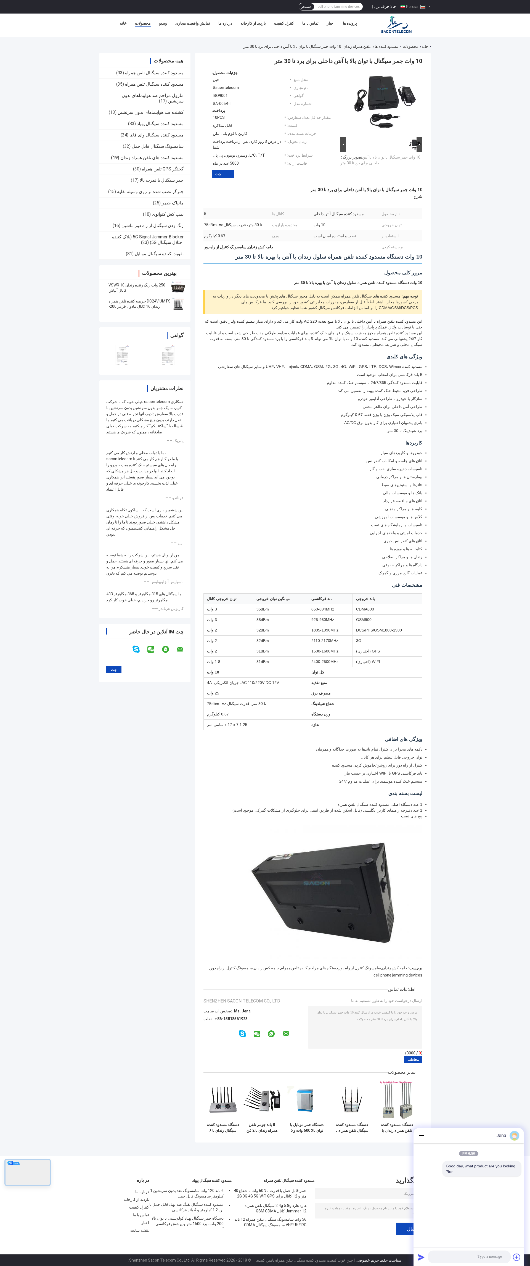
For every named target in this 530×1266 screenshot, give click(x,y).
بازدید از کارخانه (253, 23)
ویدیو (163, 23)
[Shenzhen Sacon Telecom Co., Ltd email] (183, 649)
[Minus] (421, 1135)
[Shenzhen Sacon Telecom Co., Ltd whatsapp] (169, 649)
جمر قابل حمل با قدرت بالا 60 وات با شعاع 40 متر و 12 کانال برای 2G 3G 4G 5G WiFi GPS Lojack (270, 1194)
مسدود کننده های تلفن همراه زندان (370, 46)
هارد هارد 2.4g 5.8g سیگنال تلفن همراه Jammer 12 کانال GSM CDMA (275, 1208)
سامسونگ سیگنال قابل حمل (158, 146)
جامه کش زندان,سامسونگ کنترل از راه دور (244, 968)
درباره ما (225, 23)
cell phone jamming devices (397, 975)
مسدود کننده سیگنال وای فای (156, 135)
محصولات (143, 23)
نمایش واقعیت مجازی (192, 23)
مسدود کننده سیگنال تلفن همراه (154, 72)
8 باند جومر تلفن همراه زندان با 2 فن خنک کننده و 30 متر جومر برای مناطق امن (262, 1127)
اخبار (331, 23)
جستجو (306, 7)
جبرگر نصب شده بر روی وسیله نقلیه (150, 191)
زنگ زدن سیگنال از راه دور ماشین (152, 225)
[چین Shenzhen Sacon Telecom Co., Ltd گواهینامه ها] (122, 355)
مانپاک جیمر (173, 203)
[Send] (421, 1257)
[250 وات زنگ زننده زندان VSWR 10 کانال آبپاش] (178, 287)
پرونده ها (350, 23)
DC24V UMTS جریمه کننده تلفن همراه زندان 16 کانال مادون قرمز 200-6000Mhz (139, 306)
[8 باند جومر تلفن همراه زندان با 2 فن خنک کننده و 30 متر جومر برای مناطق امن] (261, 1100)
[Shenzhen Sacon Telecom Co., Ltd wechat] (154, 649)
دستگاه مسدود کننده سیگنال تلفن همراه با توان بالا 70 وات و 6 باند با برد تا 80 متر (352, 1127)
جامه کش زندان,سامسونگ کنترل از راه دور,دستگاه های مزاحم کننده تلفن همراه (344, 968)
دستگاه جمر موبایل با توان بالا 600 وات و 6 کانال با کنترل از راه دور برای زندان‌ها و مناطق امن (307, 1127)
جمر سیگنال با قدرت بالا (162, 180)
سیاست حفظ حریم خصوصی (378, 1260)
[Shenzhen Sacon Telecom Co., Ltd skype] (139, 649)
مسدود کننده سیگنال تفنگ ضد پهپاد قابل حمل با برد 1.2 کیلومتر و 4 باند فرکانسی (186, 1207)
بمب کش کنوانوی (168, 214)
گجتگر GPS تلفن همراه (163, 169)
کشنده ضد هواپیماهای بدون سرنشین (151, 112)
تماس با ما (310, 23)
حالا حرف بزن (385, 6)
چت (218, 174)
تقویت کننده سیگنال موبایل (159, 253)
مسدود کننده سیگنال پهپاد (160, 123)
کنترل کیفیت (284, 23)
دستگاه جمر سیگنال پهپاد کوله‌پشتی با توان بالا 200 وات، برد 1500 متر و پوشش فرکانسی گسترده (188, 1222)
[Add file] (517, 1257)
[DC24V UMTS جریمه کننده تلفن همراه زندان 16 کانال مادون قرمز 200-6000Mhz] (178, 303)
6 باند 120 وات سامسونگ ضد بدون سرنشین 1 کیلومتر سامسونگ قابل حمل (187, 1193)
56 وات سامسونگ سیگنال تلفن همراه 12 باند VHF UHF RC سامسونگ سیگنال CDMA (270, 1222)
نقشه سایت (139, 1230)
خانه (123, 23)
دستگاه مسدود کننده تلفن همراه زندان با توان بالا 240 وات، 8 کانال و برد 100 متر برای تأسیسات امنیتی (397, 1127)
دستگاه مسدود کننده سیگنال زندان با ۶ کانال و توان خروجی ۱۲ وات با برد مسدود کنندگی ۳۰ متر (223, 1127)
